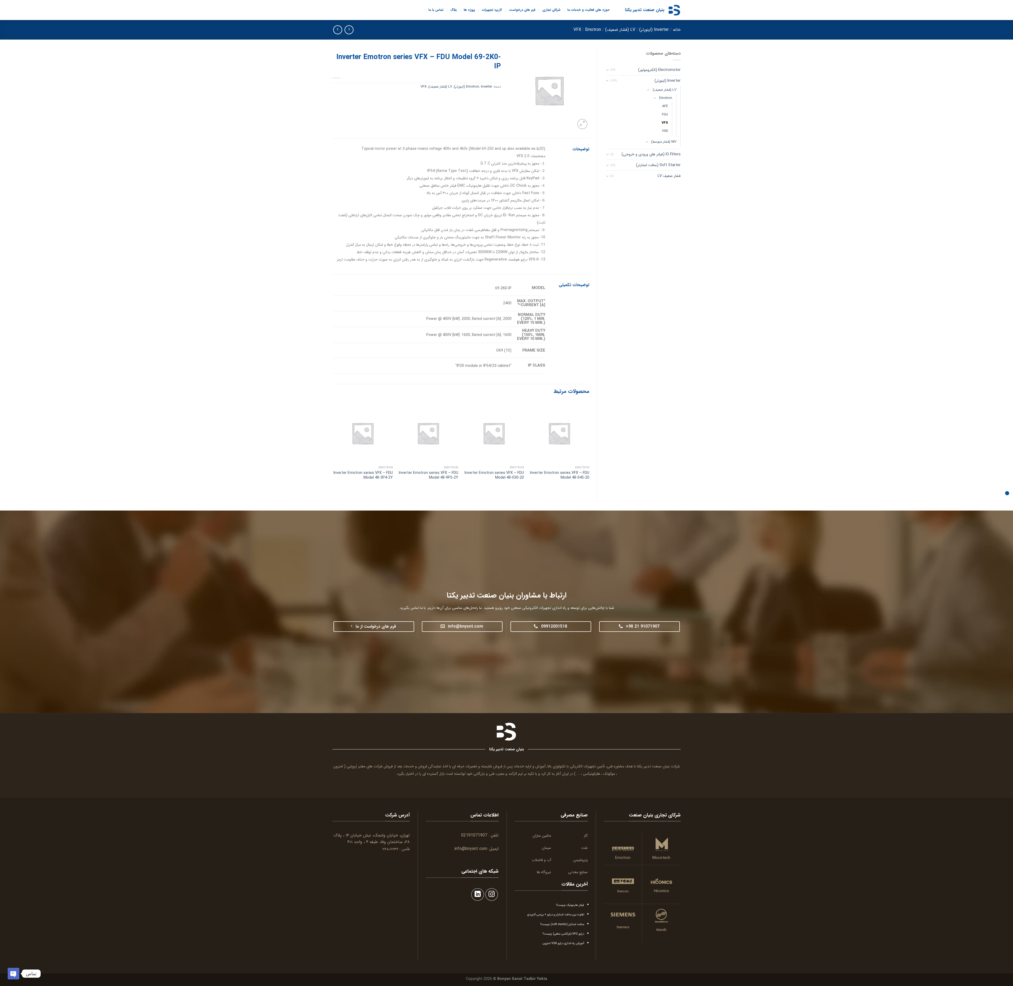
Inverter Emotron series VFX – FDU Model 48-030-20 (494, 475)
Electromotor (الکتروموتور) (659, 70)
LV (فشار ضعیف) (620, 29)
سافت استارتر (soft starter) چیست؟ (562, 924)
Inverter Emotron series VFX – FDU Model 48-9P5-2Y (428, 475)
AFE (665, 106)
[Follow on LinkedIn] (477, 894)
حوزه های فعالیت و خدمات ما (588, 10)
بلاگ (453, 10)
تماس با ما (435, 10)
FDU (665, 114)
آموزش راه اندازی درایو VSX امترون (563, 943)
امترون (338, 766)
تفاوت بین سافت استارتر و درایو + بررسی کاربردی (555, 914)
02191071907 (474, 835)
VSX (665, 131)
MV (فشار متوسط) (663, 142)
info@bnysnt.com (470, 848)
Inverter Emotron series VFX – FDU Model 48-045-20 (559, 475)
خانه (677, 29)
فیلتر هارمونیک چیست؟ (570, 905)
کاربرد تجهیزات (492, 10)
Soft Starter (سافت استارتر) (658, 165)
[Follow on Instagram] (491, 894)
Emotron (593, 29)
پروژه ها (469, 10)
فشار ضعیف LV (669, 176)
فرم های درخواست (522, 10)
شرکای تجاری (551, 10)
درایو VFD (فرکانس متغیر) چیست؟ (563, 933)
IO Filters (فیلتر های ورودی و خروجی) (651, 154)
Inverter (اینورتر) (654, 29)
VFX (577, 29)
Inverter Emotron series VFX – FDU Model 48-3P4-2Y (363, 475)
